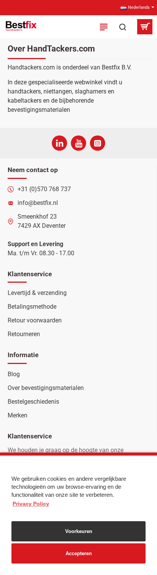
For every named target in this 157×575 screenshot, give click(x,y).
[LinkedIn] (59, 143)
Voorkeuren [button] (78, 531)
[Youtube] (78, 143)
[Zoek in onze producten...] (122, 26)
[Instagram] (97, 143)
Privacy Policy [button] (31, 504)
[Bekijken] (144, 26)
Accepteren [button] (79, 553)
